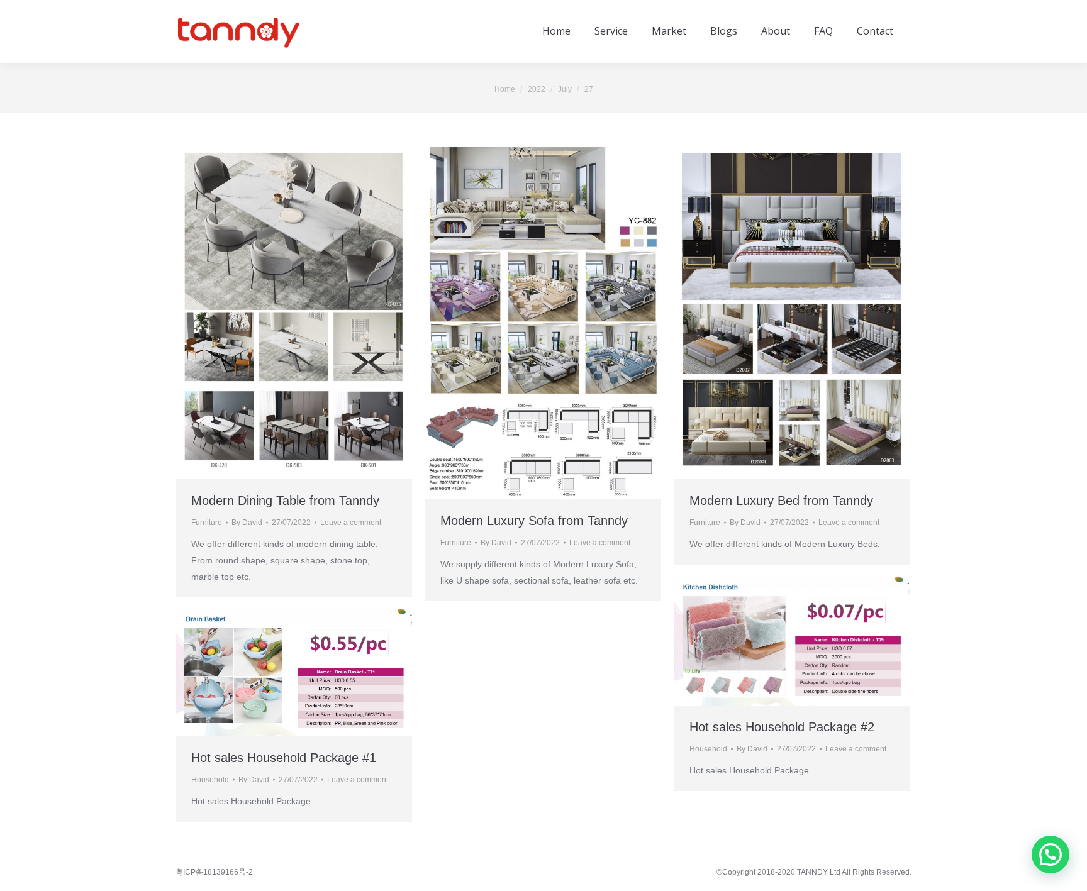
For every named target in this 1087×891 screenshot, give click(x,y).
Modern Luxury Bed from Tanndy (781, 500)
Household (708, 748)
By (246, 522)
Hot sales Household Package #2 (781, 727)
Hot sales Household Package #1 (283, 758)
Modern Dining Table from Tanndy (285, 500)
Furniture (206, 522)
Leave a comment (350, 522)
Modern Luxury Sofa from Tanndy (534, 521)
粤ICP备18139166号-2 (214, 872)
